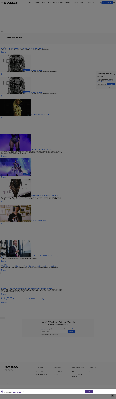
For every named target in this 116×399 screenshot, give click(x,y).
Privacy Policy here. (17, 392)
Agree (89, 391)
